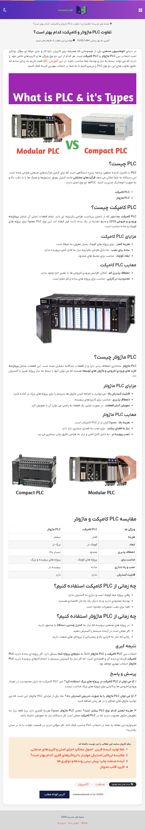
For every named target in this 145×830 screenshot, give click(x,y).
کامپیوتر (83, 784)
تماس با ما (73, 823)
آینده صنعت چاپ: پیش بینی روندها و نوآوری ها (91, 761)
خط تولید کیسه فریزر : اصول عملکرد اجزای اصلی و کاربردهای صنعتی (78, 749)
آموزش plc (50, 61)
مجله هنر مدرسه (101, 24)
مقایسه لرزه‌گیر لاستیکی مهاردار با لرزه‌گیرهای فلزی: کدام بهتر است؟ (78, 755)
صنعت (100, 784)
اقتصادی (85, 24)
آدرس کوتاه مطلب (54, 794)
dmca (84, 823)
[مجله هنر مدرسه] (72, 9)
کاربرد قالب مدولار (112, 767)
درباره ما (62, 823)
